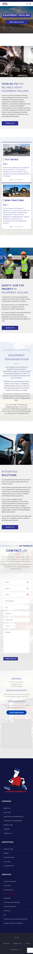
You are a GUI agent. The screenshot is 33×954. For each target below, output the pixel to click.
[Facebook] (15, 937)
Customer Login (17, 943)
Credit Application (16, 712)
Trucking (7, 898)
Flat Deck (7, 885)
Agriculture (8, 849)
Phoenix (20, 949)
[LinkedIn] (17, 937)
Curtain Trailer (10, 906)
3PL (5, 915)
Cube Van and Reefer (12, 902)
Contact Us (8, 833)
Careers (7, 829)
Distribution (8, 866)
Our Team (7, 812)
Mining (6, 853)
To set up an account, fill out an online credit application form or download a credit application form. (16, 567)
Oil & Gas (7, 861)
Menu (30, 4)
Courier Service (10, 881)
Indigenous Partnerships (14, 816)
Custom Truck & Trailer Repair (15, 919)
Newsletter (8, 825)
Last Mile (7, 911)
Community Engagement (13, 821)
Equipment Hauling (11, 894)
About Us (7, 808)
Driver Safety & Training (13, 923)
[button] (27, 4)
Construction (9, 857)
